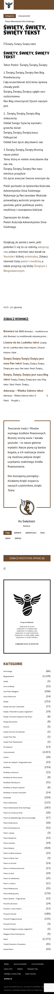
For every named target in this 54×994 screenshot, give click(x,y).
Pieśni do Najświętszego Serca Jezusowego (19, 818)
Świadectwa (33, 969)
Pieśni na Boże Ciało (10, 858)
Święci (5, 939)
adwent (17, 532)
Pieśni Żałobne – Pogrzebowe (14, 899)
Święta (20, 969)
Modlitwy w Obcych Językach (14, 788)
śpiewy (18, 538)
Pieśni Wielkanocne (10, 889)
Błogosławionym (13, 271)
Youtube (8, 256)
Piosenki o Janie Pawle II (12, 909)
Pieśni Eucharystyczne (11, 828)
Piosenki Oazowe (9, 914)
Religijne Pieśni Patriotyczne (14, 934)
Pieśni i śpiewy (8, 833)
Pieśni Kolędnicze (9, 838)
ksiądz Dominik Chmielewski (14, 732)
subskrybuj (31, 256)
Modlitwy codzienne (10, 772)
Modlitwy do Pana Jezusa (12, 777)
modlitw (35, 261)
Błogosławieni (8, 676)
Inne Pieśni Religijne (11, 692)
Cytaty (5, 681)
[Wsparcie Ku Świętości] (27, 620)
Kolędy (5, 702)
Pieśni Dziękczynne (10, 823)
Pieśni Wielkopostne (11, 894)
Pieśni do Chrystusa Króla (12, 813)
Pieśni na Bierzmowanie (12, 853)
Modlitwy (6, 767)
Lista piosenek (24, 16)
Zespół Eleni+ (8, 949)
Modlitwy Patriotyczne (11, 783)
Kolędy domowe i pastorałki (13, 707)
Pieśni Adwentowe (10, 803)
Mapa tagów (30, 974)
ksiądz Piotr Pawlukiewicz (12, 742)
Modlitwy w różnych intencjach (14, 793)
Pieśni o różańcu (9, 884)
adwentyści (30, 532)
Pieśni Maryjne (8, 848)
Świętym (39, 266)
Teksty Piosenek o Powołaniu (14, 944)
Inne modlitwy (8, 686)
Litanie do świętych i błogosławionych (17, 762)
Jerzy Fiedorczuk (9, 697)
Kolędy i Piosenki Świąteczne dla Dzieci (17, 717)
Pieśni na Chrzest (9, 863)
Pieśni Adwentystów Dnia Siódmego (19, 21)
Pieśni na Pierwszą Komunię (13, 868)
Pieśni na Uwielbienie (11, 878)
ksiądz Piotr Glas (9, 737)
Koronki (6, 727)
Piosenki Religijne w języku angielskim (17, 929)
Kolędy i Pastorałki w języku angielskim (18, 712)
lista (42, 532)
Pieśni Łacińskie (9, 843)
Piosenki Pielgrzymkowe (12, 919)
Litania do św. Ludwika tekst (21, 342)
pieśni (24, 261)
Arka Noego (7, 671)
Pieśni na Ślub (8, 873)
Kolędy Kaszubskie (10, 722)
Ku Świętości (7, 747)
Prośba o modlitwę (12, 974)
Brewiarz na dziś (13, 331)
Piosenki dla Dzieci (10, 904)
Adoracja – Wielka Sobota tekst (23, 390)
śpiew (8, 538)
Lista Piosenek (37, 964)
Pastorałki (7, 798)
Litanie (5, 757)
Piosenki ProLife (9, 924)
